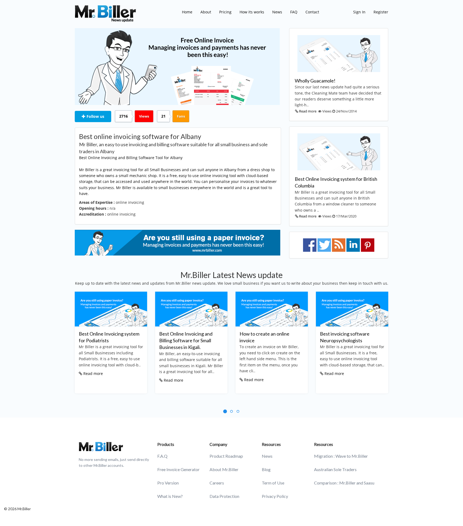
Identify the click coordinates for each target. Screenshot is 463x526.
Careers (217, 482)
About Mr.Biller (224, 469)
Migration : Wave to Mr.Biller (341, 456)
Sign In (359, 11)
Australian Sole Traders (335, 469)
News (277, 11)
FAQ (293, 11)
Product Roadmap (226, 456)
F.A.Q (162, 456)
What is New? (170, 496)
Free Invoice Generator (178, 469)
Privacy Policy (275, 496)
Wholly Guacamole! (315, 81)
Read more (307, 111)
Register (381, 11)
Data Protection (224, 496)
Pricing (225, 11)
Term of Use (273, 482)
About (205, 11)
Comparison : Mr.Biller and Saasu (344, 482)
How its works (252, 11)
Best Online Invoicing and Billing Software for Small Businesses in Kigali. (185, 340)
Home (187, 11)
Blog (266, 469)
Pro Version (168, 482)
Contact (312, 11)
